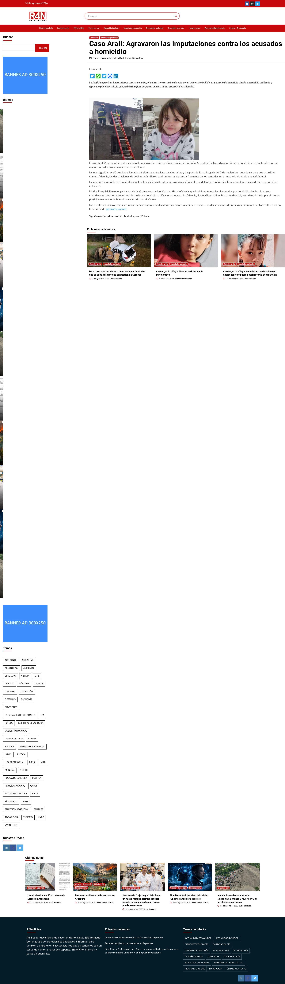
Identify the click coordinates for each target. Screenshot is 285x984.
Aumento (28, 668)
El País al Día (78, 28)
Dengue (39, 684)
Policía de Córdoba (16, 778)
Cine (37, 676)
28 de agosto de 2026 (134, 909)
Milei (43, 762)
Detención (27, 692)
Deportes (10, 692)
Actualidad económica (133, 28)
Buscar (8, 37)
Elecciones (11, 707)
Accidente (10, 660)
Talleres (38, 809)
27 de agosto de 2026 (182, 903)
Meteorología (232, 957)
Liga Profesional (14, 762)
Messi (32, 762)
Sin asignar (215, 969)
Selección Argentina (16, 809)
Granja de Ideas (14, 739)
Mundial (10, 770)
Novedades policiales (154, 28)
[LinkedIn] (116, 76)
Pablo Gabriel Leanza (105, 903)
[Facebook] (247, 3)
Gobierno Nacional (16, 731)
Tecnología (11, 817)
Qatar (33, 786)
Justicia (21, 754)
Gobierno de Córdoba (30, 723)
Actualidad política (111, 28)
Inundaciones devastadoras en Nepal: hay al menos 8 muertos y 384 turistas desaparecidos (237, 899)
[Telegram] (104, 76)
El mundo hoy (94, 28)
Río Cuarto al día (46, 28)
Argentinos (11, 668)
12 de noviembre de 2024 (109, 58)
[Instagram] (252, 3)
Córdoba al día (63, 28)
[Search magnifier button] (176, 16)
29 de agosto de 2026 (87, 903)
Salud (26, 802)
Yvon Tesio (11, 825)
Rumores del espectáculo (215, 28)
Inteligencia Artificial (32, 747)
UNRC (41, 817)
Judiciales (94, 38)
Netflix (24, 770)
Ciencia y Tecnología (237, 28)
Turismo (28, 817)
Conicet (9, 684)
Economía (26, 699)
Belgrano (10, 676)
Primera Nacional (15, 786)
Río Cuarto (11, 802)
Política (36, 778)
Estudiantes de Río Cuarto (20, 715)
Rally (35, 794)
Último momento (236, 969)
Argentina (27, 660)
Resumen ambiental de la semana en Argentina (129, 943)
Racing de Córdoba (16, 794)
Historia (9, 747)
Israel (8, 754)
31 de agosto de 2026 (39, 903)
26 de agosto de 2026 (229, 906)
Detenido (10, 699)
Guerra (32, 739)
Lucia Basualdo (134, 58)
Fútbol (9, 723)
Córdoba (24, 684)
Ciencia (25, 676)
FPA (42, 715)
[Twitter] (257, 3)
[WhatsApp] (98, 76)
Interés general (194, 28)
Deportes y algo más (176, 28)
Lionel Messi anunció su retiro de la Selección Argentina (134, 937)
